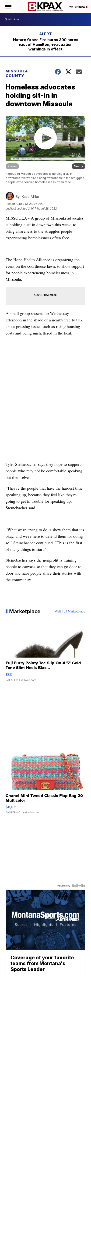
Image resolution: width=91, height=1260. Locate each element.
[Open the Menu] (8, 6)
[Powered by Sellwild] (78, 885)
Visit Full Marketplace (70, 611)
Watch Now (77, 6)
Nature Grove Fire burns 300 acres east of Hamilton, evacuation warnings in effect (45, 44)
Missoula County (17, 73)
